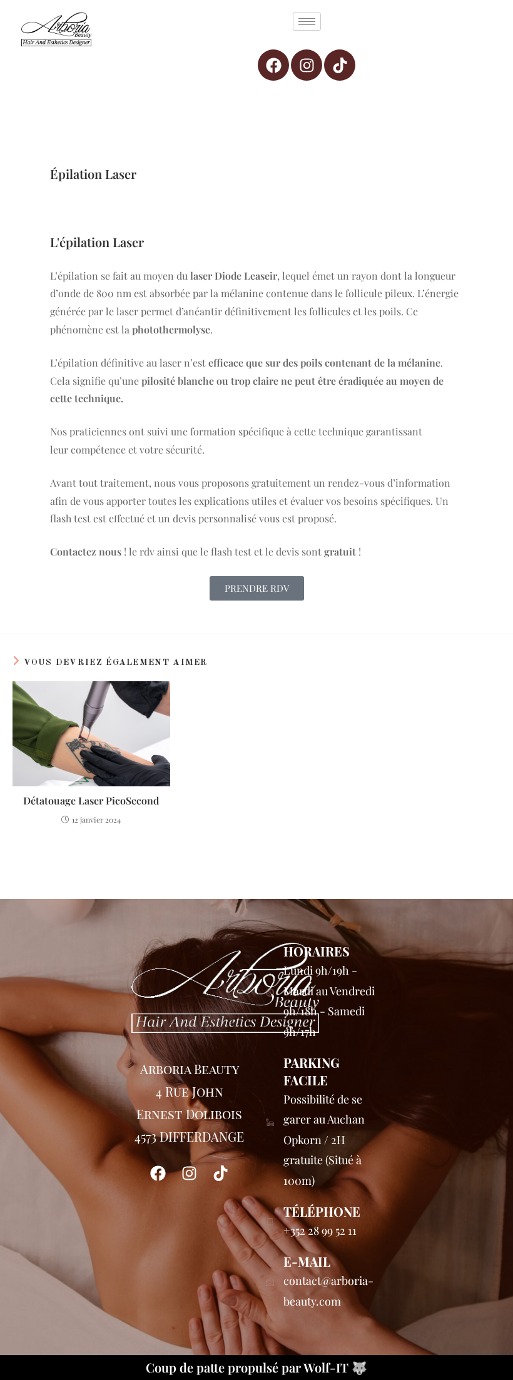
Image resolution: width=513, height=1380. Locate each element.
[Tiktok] (339, 65)
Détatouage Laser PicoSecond (91, 800)
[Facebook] (273, 65)
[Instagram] (306, 65)
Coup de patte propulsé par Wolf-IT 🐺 (256, 1367)
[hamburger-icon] (307, 22)
